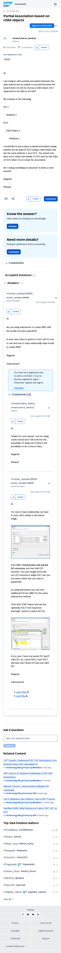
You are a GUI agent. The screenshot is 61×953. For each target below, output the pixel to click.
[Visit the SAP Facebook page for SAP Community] (23, 914)
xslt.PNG (20, 696)
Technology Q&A (12, 11)
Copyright (15, 931)
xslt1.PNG (21, 692)
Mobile (7, 59)
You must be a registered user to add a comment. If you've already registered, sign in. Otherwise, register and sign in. (29, 377)
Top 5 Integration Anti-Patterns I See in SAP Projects (29, 799)
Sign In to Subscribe (42, 25)
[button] (37, 47)
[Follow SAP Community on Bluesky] (28, 914)
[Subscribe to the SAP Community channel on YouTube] (33, 914)
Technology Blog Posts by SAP (21, 793)
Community (20, 4)
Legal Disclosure (45, 931)
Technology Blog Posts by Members (23, 767)
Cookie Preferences (15, 946)
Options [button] (56, 26)
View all (7, 899)
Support (46, 938)
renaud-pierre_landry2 (24, 38)
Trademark (15, 938)
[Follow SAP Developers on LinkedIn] (38, 914)
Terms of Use (46, 923)
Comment (50, 199)
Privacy (15, 923)
